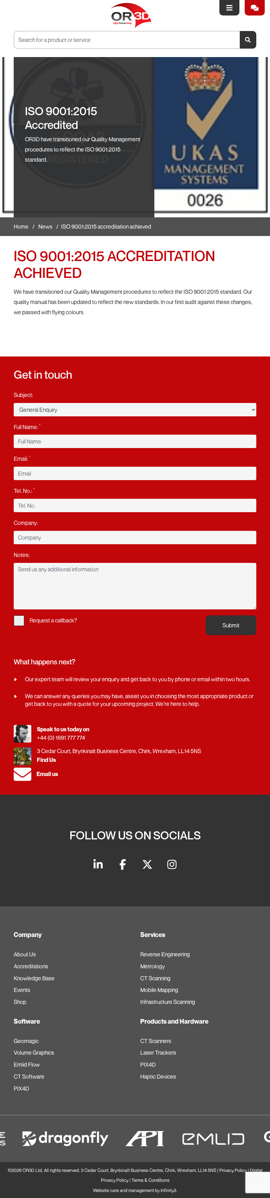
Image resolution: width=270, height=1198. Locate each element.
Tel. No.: (24, 490)
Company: (26, 522)
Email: (22, 458)
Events (22, 989)
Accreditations (31, 966)
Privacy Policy (233, 1170)
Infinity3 (168, 1190)
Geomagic (26, 1040)
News (45, 226)
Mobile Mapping (159, 989)
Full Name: (27, 426)
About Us (25, 954)
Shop (20, 1001)
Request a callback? (53, 620)
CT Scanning (155, 978)
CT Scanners (155, 1040)
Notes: (22, 554)
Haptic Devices (158, 1076)
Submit (231, 625)
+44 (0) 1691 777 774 (61, 737)
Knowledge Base (34, 978)
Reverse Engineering (165, 954)
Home (21, 226)
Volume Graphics (34, 1052)
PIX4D (21, 1088)
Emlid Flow (27, 1064)
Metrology (152, 966)
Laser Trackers (158, 1052)
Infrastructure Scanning (167, 1001)
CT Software (29, 1076)
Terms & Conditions (150, 1180)
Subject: (23, 394)
